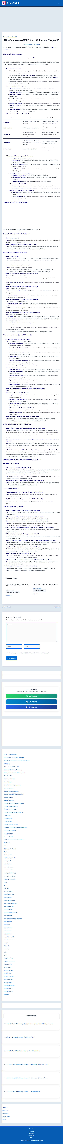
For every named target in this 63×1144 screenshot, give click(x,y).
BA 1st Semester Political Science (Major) (14, 772)
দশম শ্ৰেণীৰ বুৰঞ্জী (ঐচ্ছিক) (9, 900)
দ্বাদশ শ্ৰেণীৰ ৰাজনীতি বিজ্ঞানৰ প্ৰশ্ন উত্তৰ (13, 918)
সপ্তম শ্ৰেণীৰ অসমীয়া (8, 979)
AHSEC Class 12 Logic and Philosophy (14, 757)
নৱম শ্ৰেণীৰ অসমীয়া (8, 927)
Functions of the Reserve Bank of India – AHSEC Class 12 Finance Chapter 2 (45, 585)
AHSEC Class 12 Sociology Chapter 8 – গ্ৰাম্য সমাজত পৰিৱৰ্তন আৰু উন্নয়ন (27, 1078)
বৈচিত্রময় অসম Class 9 (9, 958)
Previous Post (6, 607)
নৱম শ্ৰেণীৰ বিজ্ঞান (7, 934)
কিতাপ (5, 882)
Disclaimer (5, 1113)
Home (4, 36)
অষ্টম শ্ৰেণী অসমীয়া (8, 861)
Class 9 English (8, 818)
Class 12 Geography (9, 800)
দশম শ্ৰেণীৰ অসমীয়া (8, 891)
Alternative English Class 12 (11, 766)
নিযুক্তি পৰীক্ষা (7, 946)
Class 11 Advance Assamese (11, 791)
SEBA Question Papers (10, 849)
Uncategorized (8, 855)
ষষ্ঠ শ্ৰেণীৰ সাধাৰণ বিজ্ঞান (9, 976)
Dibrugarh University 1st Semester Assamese (15, 827)
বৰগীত (5, 952)
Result (5, 845)
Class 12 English (8, 797)
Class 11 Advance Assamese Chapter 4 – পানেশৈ (20, 1037)
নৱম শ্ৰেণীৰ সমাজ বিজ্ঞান (9, 940)
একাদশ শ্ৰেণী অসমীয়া (8, 870)
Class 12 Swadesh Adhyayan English (13, 812)
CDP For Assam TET (9, 779)
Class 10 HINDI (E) (9, 788)
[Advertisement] (31, 19)
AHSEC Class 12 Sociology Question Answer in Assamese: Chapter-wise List (29, 1024)
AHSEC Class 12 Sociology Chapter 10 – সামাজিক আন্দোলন (23, 1051)
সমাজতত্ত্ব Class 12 (8, 991)
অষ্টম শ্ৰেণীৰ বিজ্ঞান (8, 864)
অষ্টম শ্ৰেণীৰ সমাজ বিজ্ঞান (9, 867)
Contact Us (5, 1110)
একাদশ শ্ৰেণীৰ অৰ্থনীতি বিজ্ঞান (10, 873)
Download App (33, 707)
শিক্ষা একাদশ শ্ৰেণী (8, 964)
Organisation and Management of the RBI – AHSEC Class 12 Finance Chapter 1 (18, 585)
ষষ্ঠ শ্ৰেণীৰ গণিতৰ (7, 973)
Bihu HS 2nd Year (8, 776)
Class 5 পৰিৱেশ (7, 815)
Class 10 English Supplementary (12, 785)
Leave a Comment (28, 44)
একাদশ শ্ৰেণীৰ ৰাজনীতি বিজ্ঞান (10, 876)
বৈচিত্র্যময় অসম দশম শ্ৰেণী (9, 961)
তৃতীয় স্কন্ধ (6, 888)
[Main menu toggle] (59, 3)
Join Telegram (33, 701)
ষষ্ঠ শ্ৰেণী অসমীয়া (7, 967)
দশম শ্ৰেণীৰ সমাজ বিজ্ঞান (9, 906)
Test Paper (6, 852)
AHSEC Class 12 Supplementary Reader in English (17, 760)
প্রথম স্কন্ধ (6, 949)
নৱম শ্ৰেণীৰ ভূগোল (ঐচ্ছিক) (9, 937)
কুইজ (5, 885)
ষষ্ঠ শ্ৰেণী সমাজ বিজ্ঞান (8, 970)
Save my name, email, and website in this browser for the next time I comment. (28, 652)
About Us (4, 1107)
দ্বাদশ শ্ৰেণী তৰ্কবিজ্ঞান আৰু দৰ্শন (10, 912)
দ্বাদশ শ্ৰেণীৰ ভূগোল (8, 915)
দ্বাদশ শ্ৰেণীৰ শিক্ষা (8, 921)
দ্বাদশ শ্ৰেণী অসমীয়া (8, 909)
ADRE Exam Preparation (10, 754)
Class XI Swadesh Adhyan (11, 824)
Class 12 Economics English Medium (13, 794)
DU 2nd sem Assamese (10, 830)
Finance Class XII (12, 36)
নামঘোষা (5, 943)
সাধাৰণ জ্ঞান (6, 994)
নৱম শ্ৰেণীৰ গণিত (7, 931)
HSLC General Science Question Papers (14, 839)
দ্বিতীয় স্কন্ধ (7, 924)
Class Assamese (8, 821)
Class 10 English (8, 782)
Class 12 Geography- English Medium (14, 803)
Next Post (58, 607)
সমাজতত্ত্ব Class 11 (8, 988)
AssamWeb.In (13, 3)
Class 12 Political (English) (11, 806)
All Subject (7, 763)
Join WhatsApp (33, 696)
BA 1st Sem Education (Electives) (12, 769)
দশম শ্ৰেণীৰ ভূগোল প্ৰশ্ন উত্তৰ (10, 903)
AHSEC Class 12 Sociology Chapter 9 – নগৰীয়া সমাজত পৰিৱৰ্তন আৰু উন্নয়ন (27, 1064)
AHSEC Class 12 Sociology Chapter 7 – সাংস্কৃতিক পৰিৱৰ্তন (23, 1091)
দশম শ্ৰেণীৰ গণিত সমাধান (9, 894)
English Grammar (8, 833)
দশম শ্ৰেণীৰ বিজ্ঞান (8, 897)
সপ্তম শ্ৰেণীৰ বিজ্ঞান (8, 982)
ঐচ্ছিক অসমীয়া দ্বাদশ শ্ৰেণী (10, 879)
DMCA (4, 1119)
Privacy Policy (6, 1116)
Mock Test (6, 842)
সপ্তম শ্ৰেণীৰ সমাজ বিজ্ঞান (9, 985)
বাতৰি (5, 955)
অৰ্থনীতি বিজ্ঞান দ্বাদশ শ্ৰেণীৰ (10, 858)
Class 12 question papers (10, 809)
